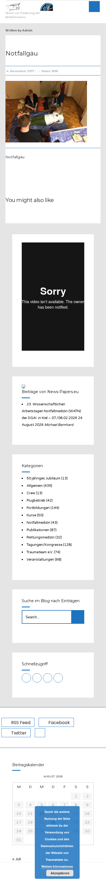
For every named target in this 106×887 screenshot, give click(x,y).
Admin (27, 30)
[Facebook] (37, 678)
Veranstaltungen (40, 559)
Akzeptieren (60, 873)
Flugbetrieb (36, 500)
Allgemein (35, 486)
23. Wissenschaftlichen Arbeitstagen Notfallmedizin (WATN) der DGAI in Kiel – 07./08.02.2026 (51, 411)
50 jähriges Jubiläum (43, 478)
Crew (31, 493)
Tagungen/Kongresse (44, 545)
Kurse (31, 515)
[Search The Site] (58, 678)
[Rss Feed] (26, 678)
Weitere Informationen (57, 866)
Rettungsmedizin (41, 537)
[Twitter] (47, 678)
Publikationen (38, 530)
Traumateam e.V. (40, 552)
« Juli (16, 859)
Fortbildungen (38, 508)
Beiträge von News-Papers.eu (50, 391)
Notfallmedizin (38, 522)
